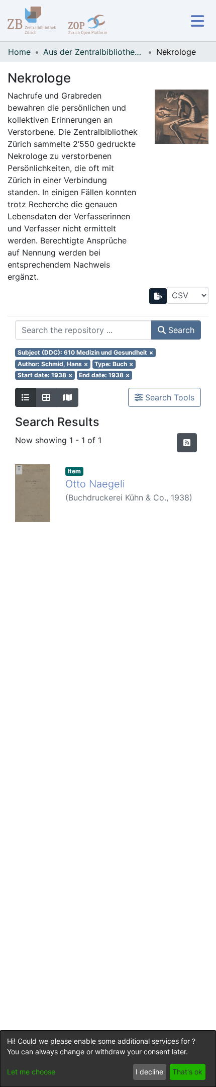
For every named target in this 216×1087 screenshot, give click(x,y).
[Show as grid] (46, 397)
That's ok (187, 1071)
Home (19, 52)
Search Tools (168, 397)
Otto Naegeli (95, 484)
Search (180, 330)
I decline (149, 1071)
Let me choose (31, 1071)
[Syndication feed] (187, 442)
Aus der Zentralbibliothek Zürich (93, 52)
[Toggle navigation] (197, 21)
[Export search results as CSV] (158, 296)
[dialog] (108, 1059)
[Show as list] (25, 397)
